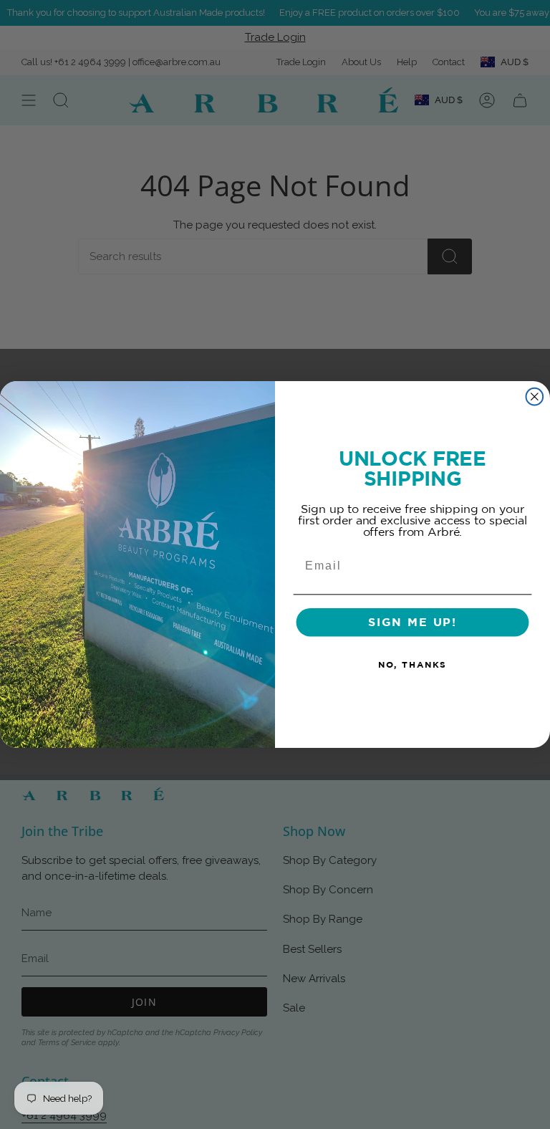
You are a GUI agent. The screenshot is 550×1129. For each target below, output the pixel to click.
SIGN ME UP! (412, 622)
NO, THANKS (412, 664)
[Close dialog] (535, 396)
